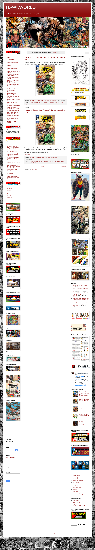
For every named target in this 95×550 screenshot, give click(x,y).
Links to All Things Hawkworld (11, 122)
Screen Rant (57, 151)
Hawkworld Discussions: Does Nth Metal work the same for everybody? (81, 294)
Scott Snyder (31, 162)
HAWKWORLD (21, 7)
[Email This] (59, 100)
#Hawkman (78, 379)
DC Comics (30, 102)
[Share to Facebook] (63, 100)
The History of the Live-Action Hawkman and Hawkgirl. (84, 423)
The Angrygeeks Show (78, 477)
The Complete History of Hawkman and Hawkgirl (13, 67)
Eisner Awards (76, 500)
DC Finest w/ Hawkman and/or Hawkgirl (12, 113)
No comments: (53, 100)
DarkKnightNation (77, 487)
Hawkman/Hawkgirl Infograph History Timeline (13, 108)
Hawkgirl (36, 102)
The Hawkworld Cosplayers (11, 91)
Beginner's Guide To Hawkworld (12, 64)
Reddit (8, 193)
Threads (9, 195)
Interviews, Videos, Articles (13, 105)
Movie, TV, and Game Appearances (12, 103)
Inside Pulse (75, 491)
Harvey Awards (76, 502)
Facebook (9, 188)
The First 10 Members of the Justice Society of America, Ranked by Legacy (13, 159)
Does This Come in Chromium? (80, 494)
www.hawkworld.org (81, 385)
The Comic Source (77, 484)
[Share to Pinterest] (64, 100)
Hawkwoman (45, 102)
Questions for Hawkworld (13, 115)
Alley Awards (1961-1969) (79, 505)
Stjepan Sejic (38, 162)
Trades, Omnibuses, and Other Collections (13, 75)
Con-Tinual (75, 485)
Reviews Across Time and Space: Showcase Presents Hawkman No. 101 (81, 290)
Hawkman (40, 102)
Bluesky (9, 190)
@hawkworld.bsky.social (83, 367)
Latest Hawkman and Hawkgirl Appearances (12, 61)
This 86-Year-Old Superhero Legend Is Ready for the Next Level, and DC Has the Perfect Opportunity (13, 147)
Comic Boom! (76, 482)
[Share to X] (61, 100)
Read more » (27, 96)
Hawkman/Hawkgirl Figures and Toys (11, 94)
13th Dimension (76, 475)
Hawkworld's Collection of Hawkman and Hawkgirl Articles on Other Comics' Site (13, 176)
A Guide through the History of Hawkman (83, 407)
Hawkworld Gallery (11, 88)
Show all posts (55, 52)
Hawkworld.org (79, 376)
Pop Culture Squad (77, 493)
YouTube (9, 192)
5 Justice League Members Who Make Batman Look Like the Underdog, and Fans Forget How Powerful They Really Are (13, 165)
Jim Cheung (57, 161)
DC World (75, 489)
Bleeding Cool (76, 478)
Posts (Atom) (34, 169)
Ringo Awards (76, 504)
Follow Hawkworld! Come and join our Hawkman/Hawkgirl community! (80, 304)
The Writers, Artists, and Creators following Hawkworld (13, 86)
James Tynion (57, 102)
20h (76, 374)
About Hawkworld (11, 59)
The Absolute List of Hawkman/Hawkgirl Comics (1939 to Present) (13, 71)
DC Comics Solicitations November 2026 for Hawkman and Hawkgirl (81, 299)
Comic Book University (78, 480)
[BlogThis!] (60, 100)
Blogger (54, 533)
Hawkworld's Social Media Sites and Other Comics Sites (13, 118)
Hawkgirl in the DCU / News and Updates (84, 400)
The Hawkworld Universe (13, 110)
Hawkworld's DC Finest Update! (80, 285)
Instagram (9, 197)
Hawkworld (51, 102)
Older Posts (63, 166)
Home (42, 166)
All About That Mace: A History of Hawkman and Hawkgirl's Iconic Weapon (84, 416)
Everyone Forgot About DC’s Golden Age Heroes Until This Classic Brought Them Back (13, 171)
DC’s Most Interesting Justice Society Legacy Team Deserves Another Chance (13, 153)
